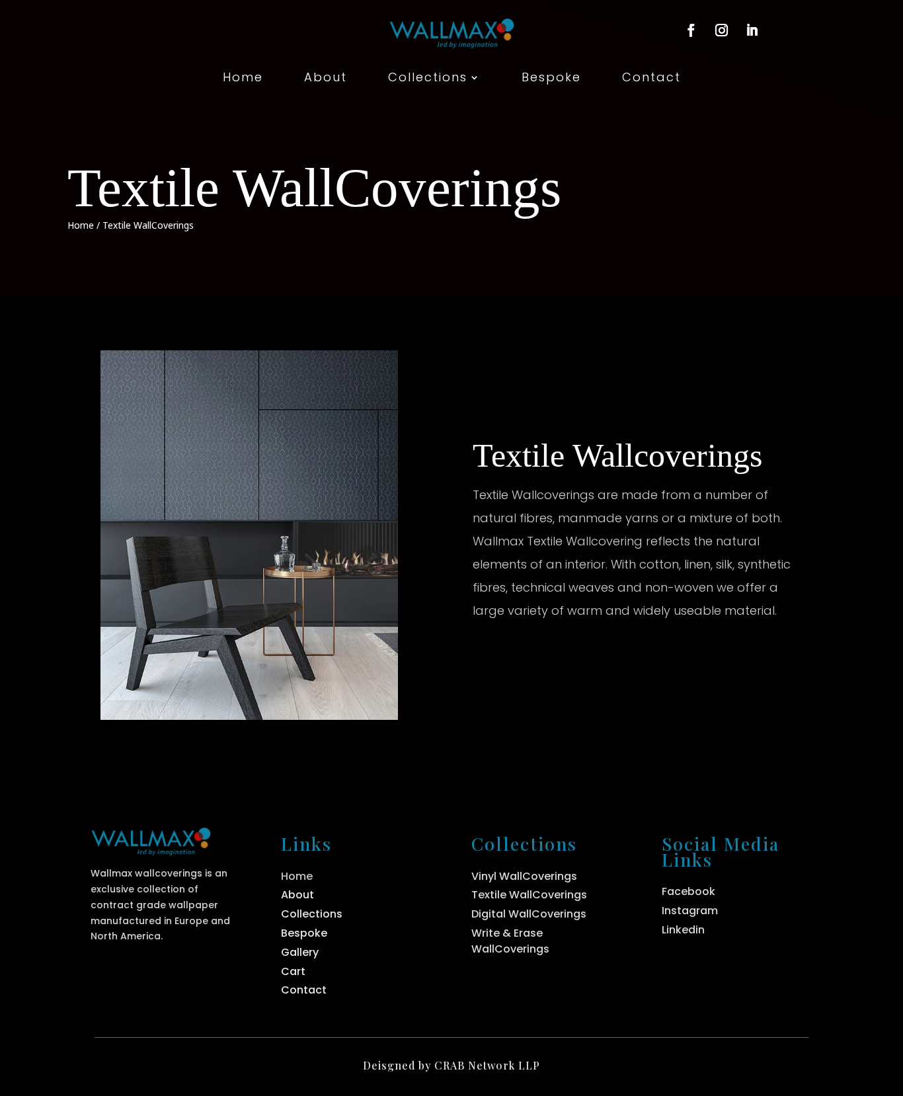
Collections (427, 79)
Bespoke (551, 79)
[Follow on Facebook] (690, 30)
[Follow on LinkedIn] (751, 30)
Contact (651, 79)
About (325, 79)
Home (243, 79)
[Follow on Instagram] (721, 30)
